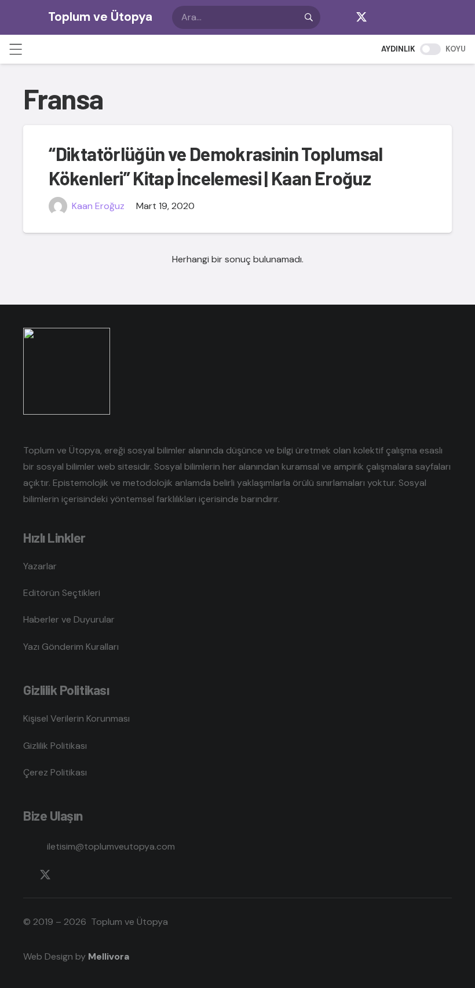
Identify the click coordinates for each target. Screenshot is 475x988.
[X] (361, 17)
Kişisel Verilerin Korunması (76, 718)
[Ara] (308, 17)
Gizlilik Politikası (55, 746)
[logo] (22, 18)
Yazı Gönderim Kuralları (71, 647)
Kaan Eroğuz (98, 206)
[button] (16, 49)
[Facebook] (338, 17)
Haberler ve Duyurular (69, 619)
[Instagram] (384, 17)
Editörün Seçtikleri (61, 593)
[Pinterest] (454, 17)
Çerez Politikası (55, 772)
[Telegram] (407, 17)
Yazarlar (40, 566)
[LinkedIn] (431, 17)
